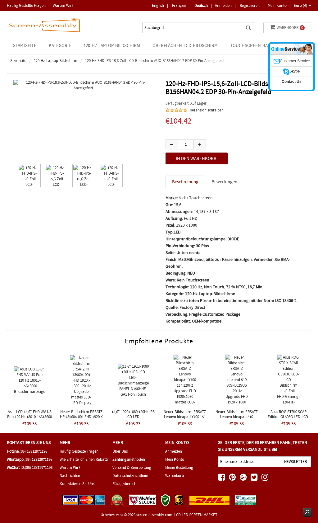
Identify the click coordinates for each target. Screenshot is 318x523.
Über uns (120, 451)
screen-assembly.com (154, 514)
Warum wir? (63, 5)
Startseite (24, 45)
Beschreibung (185, 182)
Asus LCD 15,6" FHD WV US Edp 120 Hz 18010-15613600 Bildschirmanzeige (29, 416)
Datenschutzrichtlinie (130, 475)
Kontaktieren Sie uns (77, 483)
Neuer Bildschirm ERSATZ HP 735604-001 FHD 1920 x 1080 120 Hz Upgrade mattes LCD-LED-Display (81, 419)
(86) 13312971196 (33, 451)
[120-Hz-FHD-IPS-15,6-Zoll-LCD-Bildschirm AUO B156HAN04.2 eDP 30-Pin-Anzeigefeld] (28, 175)
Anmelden (223, 5)
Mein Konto (277, 5)
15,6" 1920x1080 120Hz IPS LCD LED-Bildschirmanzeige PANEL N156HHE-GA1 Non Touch (133, 419)
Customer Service (295, 61)
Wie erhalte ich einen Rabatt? (84, 459)
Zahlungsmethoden (128, 459)
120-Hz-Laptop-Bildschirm (55, 60)
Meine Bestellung (179, 467)
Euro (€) (300, 5)
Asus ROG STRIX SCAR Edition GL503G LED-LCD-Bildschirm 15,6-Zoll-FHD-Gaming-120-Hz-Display (288, 419)
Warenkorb (290, 27)
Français (179, 5)
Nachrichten (70, 475)
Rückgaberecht (125, 483)
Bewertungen (224, 182)
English (158, 5)
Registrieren (250, 5)
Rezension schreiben (207, 110)
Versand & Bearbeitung (131, 467)
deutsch (201, 5)
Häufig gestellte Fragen (26, 5)
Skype (294, 71)
